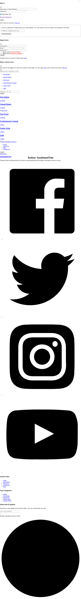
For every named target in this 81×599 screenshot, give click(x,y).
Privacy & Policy (15, 52)
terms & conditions (16, 53)
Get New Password (6, 33)
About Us (6, 146)
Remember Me (6, 14)
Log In (2, 20)
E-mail (3, 30)
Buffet (5, 494)
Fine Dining (6, 496)
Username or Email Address (8, 9)
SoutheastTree (5, 157)
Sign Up (17, 23)
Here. (45, 68)
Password (3, 11)
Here (25, 58)
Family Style (6, 499)
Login (4, 480)
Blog (4, 148)
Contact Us (6, 149)
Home (5, 144)
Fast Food (6, 497)
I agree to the (11, 52)
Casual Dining (7, 500)
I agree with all (12, 53)
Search (2, 93)
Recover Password (5, 17)
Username (3, 46)
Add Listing (3, 154)
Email (2, 48)
